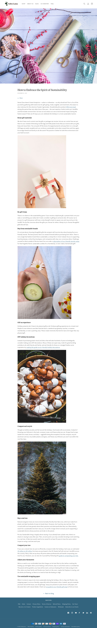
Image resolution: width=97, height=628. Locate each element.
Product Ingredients (37, 607)
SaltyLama (23, 626)
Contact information (65, 626)
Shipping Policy (66, 604)
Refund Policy (57, 604)
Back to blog (49, 593)
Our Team (75, 604)
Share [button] (21, 98)
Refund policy (31, 626)
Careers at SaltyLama (50, 607)
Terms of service (47, 626)
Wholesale (61, 607)
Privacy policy (39, 626)
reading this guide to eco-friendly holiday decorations (43, 347)
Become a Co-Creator (25, 607)
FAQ (19, 604)
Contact (29, 604)
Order (23, 604)
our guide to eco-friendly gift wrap (56, 587)
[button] (84, 4)
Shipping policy (55, 626)
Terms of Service (46, 604)
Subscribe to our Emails (71, 607)
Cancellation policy (75, 626)
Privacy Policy (36, 604)
